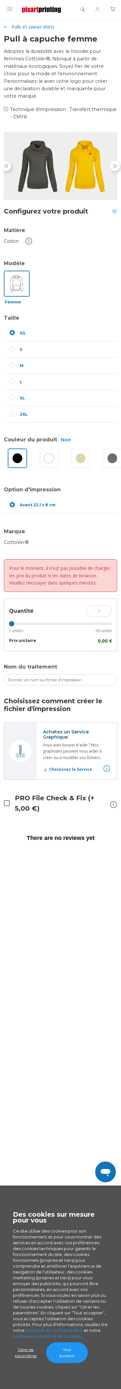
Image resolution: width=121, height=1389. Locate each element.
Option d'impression (32, 489)
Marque (14, 531)
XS (22, 333)
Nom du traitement (30, 667)
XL (22, 398)
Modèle (14, 263)
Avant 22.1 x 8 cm (37, 504)
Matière (14, 230)
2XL (24, 414)
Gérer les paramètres (25, 1352)
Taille (11, 318)
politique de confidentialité (54, 1330)
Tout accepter (67, 1352)
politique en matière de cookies (46, 1336)
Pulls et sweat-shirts (33, 27)
